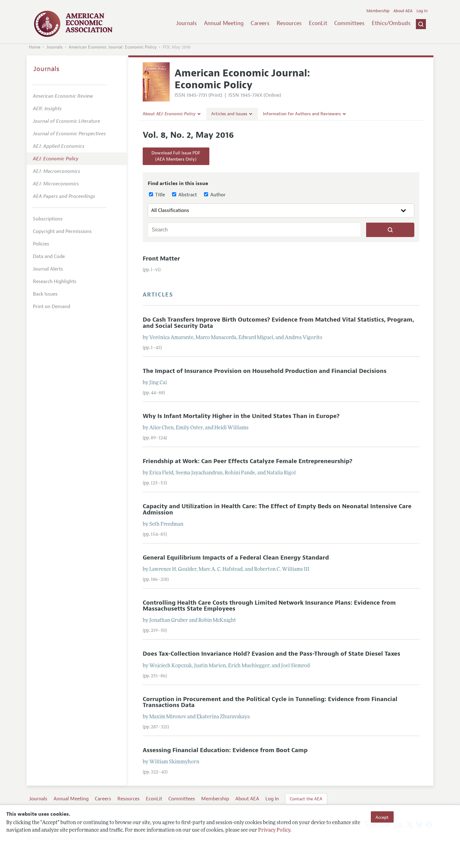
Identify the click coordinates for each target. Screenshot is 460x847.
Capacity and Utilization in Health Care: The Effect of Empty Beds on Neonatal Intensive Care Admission (277, 509)
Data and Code (49, 256)
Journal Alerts (48, 269)
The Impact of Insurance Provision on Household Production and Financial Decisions (264, 371)
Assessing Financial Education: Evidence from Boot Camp (225, 750)
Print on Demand (51, 306)
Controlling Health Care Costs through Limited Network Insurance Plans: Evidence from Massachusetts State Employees (269, 605)
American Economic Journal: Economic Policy (113, 47)
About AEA (402, 10)
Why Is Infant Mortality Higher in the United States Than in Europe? (241, 416)
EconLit (318, 23)
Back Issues (45, 294)
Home (34, 47)
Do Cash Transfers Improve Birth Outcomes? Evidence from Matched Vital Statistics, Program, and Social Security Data (278, 322)
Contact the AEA (306, 799)
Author (217, 195)
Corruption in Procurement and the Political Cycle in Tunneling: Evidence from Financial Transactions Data (270, 702)
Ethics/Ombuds (391, 23)
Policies (41, 244)
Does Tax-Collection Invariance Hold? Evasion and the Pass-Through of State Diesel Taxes (271, 654)
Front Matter (161, 258)
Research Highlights (54, 281)
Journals (186, 23)
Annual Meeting (224, 23)
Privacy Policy (274, 830)
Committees (349, 23)
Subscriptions (48, 219)
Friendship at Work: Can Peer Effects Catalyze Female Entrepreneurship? (247, 461)
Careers (260, 23)
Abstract (187, 195)
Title (159, 195)
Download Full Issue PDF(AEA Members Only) (175, 156)
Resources (289, 23)
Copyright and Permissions (62, 231)
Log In (422, 10)
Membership (378, 10)
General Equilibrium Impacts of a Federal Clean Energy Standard (236, 557)
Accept (382, 817)
